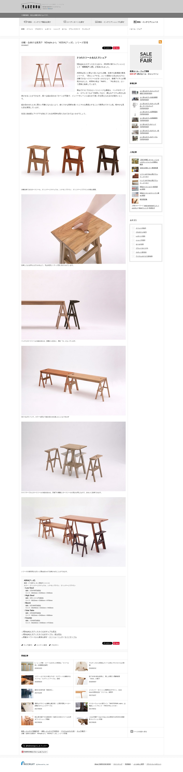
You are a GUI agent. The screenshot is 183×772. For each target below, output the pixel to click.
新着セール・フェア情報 (139, 71)
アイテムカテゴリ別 (144, 256)
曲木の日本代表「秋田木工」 (44, 690)
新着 (23, 29)
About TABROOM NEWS (103, 764)
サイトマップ (117, 764)
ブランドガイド (74, 29)
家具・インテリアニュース (147, 22)
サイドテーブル (71, 637)
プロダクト (39, 29)
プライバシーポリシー (154, 764)
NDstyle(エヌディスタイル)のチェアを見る (39, 632)
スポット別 (141, 252)
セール (64, 29)
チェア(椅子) (28, 645)
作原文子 (152, 208)
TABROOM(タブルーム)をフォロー (35, 752)
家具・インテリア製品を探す (39, 22)
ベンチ (60, 637)
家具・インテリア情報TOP (30, 731)
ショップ (56, 29)
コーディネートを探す (75, 22)
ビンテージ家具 (42, 645)
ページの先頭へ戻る (140, 731)
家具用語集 (143, 199)
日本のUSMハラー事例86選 (149, 168)
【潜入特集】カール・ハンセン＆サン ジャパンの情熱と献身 (149, 162)
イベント (30, 29)
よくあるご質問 (139, 764)
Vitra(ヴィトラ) (144, 208)
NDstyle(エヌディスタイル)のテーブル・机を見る (42, 634)
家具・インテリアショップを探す (111, 22)
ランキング (86, 29)
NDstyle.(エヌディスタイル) (88, 64)
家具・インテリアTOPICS (50, 731)
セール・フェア (136, 29)
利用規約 (128, 764)
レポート (48, 29)
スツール (52, 637)
